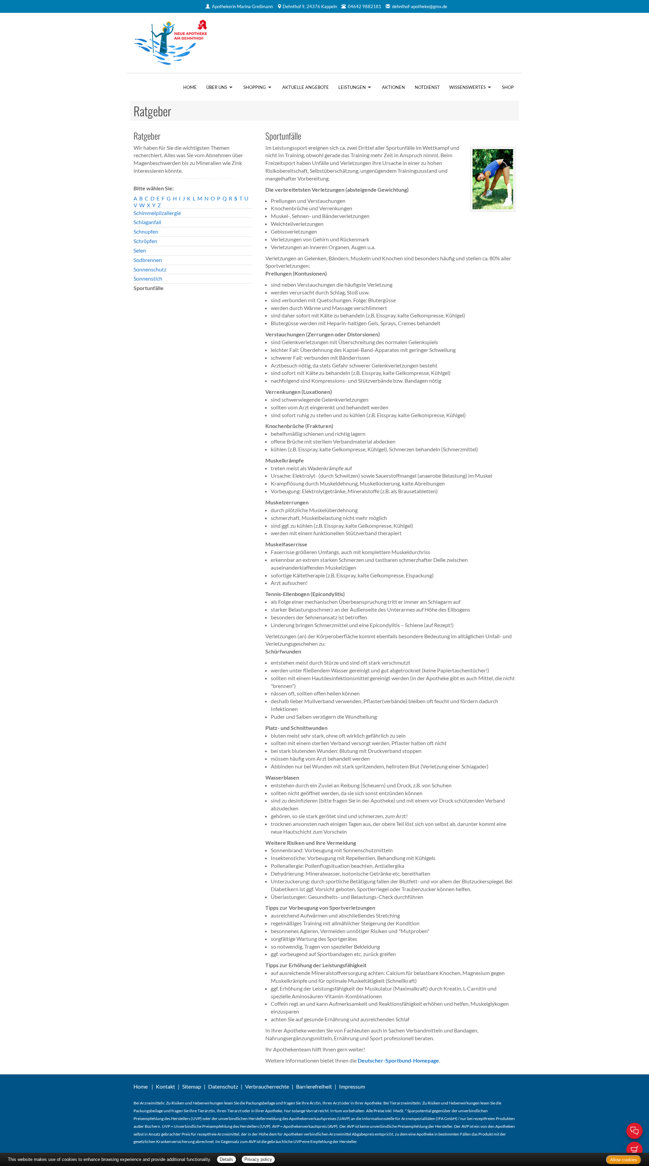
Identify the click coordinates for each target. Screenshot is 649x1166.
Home (190, 87)
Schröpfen (145, 241)
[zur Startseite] (226, 43)
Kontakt (165, 1086)
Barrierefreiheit (314, 1086)
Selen (140, 250)
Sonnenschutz (150, 269)
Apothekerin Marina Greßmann (242, 6)
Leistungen (352, 87)
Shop (508, 87)
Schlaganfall (147, 222)
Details (226, 1159)
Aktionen (393, 87)
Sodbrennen (148, 260)
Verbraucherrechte (267, 1086)
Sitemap (191, 1086)
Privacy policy (258, 1159)
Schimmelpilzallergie (157, 213)
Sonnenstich (148, 278)
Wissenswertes (467, 87)
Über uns (216, 87)
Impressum (352, 1086)
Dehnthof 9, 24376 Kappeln (310, 6)
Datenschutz (223, 1086)
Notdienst (427, 87)
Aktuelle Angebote (305, 87)
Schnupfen (146, 231)
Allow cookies (623, 1159)
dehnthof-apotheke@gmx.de (419, 6)
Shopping (254, 87)
